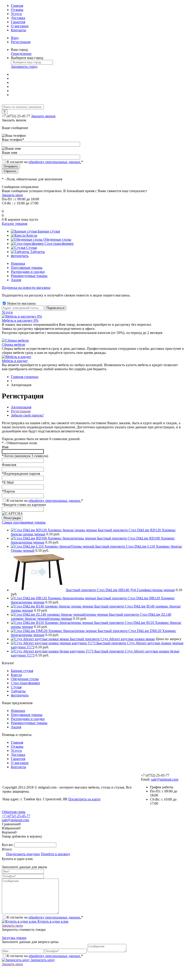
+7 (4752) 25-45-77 (16, 816)
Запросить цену (42, 960)
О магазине (20, 26)
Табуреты (18, 691)
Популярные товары (26, 268)
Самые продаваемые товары (24, 522)
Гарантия (18, 22)
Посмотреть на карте (84, 799)
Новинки (18, 263)
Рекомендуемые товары (29, 276)
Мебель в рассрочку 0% (20, 320)
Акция (16, 280)
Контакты (18, 30)
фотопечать (20, 695)
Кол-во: (8, 845)
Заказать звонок (43, 116)
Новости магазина (21, 303)
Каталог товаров (14, 223)
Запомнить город (24, 67)
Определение (21, 54)
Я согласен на (44, 162)
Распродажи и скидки (28, 272)
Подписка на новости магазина (26, 287)
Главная (17, 5)
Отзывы (17, 10)
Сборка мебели (13, 344)
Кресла (16, 675)
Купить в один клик (53, 921)
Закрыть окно (12, 195)
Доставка (18, 18)
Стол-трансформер (25, 683)
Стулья (16, 687)
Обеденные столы (25, 679)
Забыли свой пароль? (27, 415)
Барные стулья (22, 671)
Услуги (16, 14)
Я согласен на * (44, 500)
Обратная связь (13, 812)
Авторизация (21, 407)
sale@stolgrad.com (164, 779)
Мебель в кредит (15, 361)
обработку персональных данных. (55, 162)
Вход (15, 38)
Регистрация (20, 42)
